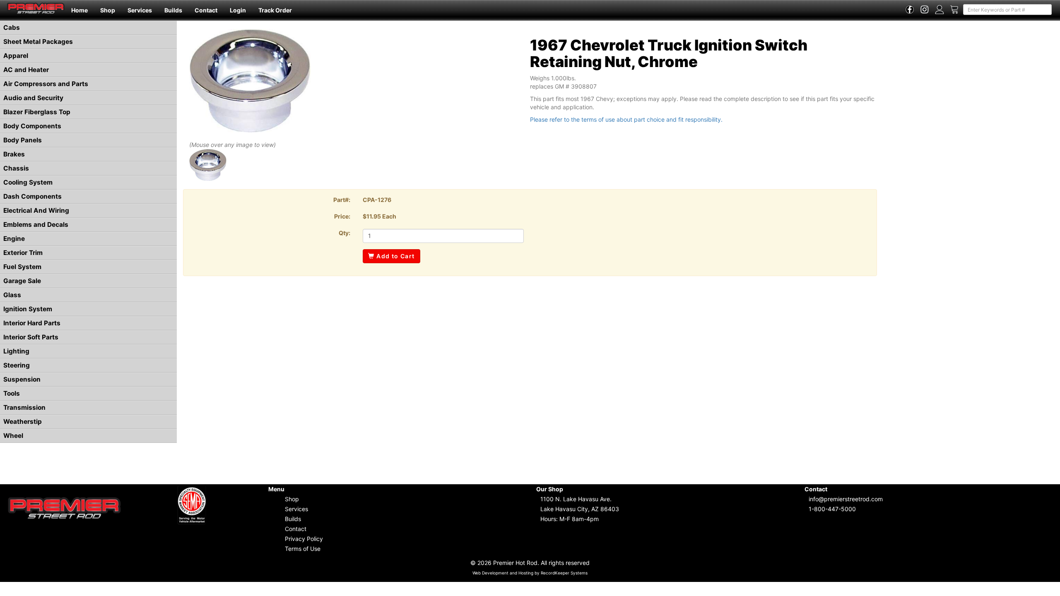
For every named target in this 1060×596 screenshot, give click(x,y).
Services (140, 10)
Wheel (13, 436)
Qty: (344, 232)
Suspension (22, 379)
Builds (173, 10)
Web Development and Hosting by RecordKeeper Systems (530, 572)
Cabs (11, 27)
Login (238, 10)
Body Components (32, 126)
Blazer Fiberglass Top (36, 112)
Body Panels (22, 140)
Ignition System (27, 309)
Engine (14, 239)
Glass (12, 295)
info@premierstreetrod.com (846, 498)
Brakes (14, 154)
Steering (16, 365)
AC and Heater (26, 70)
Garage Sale (22, 281)
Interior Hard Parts (31, 323)
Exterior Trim (23, 253)
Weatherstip (22, 421)
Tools (11, 393)
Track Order (275, 10)
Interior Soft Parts (30, 337)
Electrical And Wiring (36, 210)
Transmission (24, 407)
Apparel (15, 56)
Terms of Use (302, 548)
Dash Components (32, 196)
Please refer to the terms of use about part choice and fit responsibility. (626, 119)
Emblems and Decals (35, 224)
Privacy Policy (304, 538)
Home (79, 10)
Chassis (16, 168)
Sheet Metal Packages (38, 42)
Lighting (16, 351)
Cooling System (28, 182)
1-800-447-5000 (832, 508)
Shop (107, 10)
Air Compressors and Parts (45, 84)
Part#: (341, 199)
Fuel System (22, 267)
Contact (206, 10)
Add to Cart (395, 256)
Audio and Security (33, 98)
